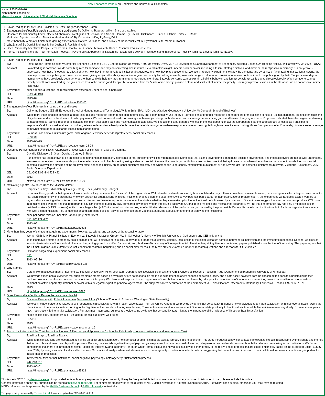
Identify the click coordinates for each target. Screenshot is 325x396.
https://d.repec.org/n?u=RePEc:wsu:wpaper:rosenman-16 (61, 327)
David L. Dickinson (142, 34)
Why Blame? (14, 44)
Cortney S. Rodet (187, 34)
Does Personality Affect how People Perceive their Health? (42, 48)
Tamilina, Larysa (201, 51)
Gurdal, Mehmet (36, 44)
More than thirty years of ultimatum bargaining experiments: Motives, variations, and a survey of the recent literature (75, 41)
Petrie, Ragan (67, 27)
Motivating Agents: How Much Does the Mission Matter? (40, 37)
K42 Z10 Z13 (34, 362)
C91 (29, 255)
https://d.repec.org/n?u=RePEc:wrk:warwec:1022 (56, 291)
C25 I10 (31, 319)
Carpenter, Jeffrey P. (90, 37)
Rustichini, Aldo (77, 44)
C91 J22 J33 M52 (37, 219)
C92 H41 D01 (35, 94)
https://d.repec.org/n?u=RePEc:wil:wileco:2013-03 (56, 102)
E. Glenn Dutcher (165, 34)
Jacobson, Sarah (87, 27)
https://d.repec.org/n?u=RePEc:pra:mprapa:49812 (56, 370)
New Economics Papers (102, 4)
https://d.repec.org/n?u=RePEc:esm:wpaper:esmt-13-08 (60, 145)
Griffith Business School (64, 386)
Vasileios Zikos (141, 48)
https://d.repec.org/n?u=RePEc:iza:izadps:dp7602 (56, 227)
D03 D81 (32, 137)
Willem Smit (113, 30)
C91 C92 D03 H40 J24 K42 (43, 172)
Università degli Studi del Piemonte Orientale (50, 16)
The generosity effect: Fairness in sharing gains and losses (42, 30)
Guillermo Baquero (93, 30)
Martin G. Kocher (175, 41)
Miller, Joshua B (56, 44)
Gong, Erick (110, 37)
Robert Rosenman (120, 48)
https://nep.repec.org (80, 382)
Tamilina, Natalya (222, 51)
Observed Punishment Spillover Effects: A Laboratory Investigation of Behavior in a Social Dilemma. (66, 34)
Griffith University (92, 386)
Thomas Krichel (42, 393)
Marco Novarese (11, 16)
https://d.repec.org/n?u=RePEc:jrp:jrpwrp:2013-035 (57, 263)
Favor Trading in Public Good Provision (30, 27)
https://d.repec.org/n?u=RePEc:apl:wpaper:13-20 (56, 181)
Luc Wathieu (129, 30)
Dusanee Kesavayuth (95, 48)
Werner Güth (156, 41)
